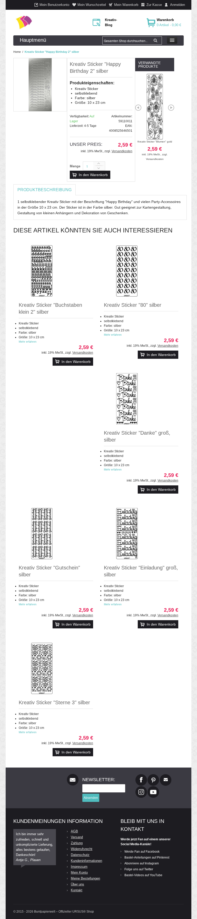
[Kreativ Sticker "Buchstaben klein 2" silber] (41, 271)
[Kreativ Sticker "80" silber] (127, 271)
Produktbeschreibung (44, 190)
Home (17, 51)
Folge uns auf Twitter (138, 869)
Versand (77, 837)
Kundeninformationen (86, 861)
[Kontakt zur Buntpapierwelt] (166, 776)
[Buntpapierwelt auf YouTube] (153, 788)
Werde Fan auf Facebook (142, 851)
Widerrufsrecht (81, 849)
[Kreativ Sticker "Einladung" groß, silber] (127, 533)
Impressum (79, 867)
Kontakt (76, 890)
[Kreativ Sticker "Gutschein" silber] (41, 533)
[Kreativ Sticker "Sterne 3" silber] (41, 668)
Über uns (77, 884)
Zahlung (77, 843)
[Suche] (155, 40)
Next (171, 108)
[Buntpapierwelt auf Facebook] (141, 776)
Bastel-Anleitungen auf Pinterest (146, 857)
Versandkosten (122, 151)
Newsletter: (98, 779)
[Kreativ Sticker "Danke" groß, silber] (127, 398)
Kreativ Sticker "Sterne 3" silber (54, 702)
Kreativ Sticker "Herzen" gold (156, 148)
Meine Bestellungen (85, 878)
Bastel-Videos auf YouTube (143, 875)
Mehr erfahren (27, 341)
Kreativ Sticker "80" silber (132, 305)
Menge (75, 166)
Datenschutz (80, 855)
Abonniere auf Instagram (141, 863)
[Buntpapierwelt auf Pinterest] (153, 776)
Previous (138, 108)
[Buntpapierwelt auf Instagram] (141, 788)
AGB (74, 831)
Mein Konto (79, 872)
